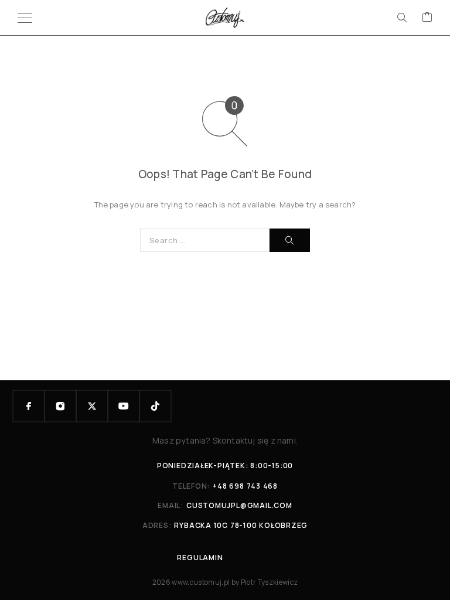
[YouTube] (123, 406)
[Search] (402, 17)
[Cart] (427, 17)
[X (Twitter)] (92, 406)
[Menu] (25, 17)
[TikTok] (155, 406)
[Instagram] (60, 406)
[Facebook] (29, 406)
